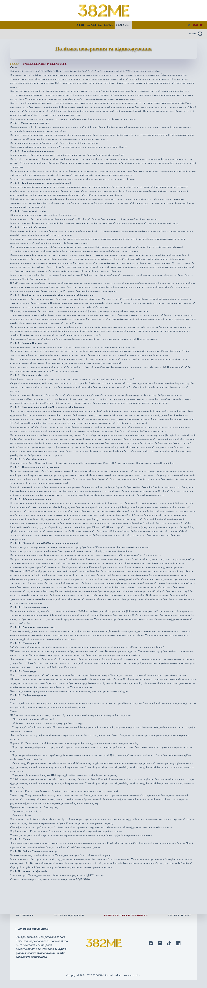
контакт (108, 25)
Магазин (91, 25)
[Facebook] (151, 943)
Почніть (80, 25)
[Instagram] (160, 943)
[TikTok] (169, 943)
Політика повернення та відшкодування (126, 915)
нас (100, 25)
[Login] (189, 25)
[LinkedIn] (178, 943)
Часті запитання (24, 915)
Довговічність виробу (179, 915)
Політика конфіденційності (69, 915)
